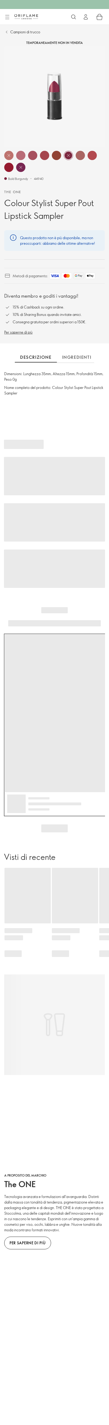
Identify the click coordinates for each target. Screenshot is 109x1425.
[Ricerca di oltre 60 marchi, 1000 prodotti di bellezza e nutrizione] (74, 17)
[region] (54, 96)
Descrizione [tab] (36, 357)
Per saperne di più (18, 332)
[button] (8, 155)
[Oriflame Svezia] (26, 17)
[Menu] (7, 17)
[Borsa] (99, 16)
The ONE (12, 192)
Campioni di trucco (25, 31)
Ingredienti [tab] (77, 357)
